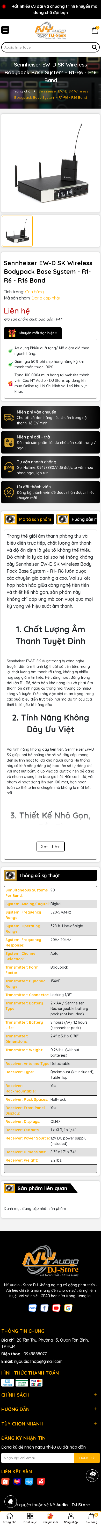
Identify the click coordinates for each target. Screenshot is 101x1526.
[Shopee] (5, 1481)
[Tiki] (29, 1481)
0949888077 (35, 1353)
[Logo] (50, 30)
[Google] (68, 1307)
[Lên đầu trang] (90, 1495)
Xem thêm (50, 846)
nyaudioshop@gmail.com (38, 1361)
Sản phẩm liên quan (42, 1188)
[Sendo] (41, 1481)
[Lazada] (17, 1481)
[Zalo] (32, 1307)
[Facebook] (44, 1307)
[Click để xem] (50, 163)
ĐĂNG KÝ (87, 1458)
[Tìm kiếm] (94, 47)
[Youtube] (56, 1307)
